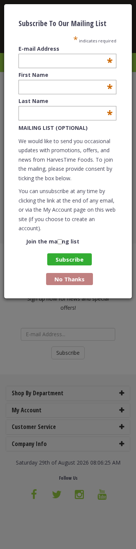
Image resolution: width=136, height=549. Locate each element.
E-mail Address (66, 49)
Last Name (66, 101)
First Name (66, 75)
